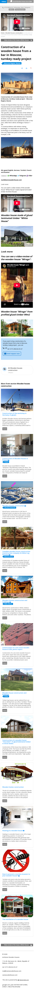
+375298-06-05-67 (3, 175)
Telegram (27, 7)
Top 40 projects (20, 9)
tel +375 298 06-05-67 (14, 349)
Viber (22, 7)
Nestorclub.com (24, 980)
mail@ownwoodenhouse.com (11, 180)
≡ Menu (3, 1)
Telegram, (22, 176)
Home (2, 33)
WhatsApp (17, 7)
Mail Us (11, 9)
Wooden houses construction (13, 33)
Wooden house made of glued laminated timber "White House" (16, 218)
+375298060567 (9, 7)
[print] (26, 68)
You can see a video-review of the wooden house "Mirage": (16, 258)
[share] (22, 68)
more (5, 429)
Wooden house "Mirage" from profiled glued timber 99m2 (16, 313)
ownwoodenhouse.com (9, 975)
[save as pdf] (31, 68)
